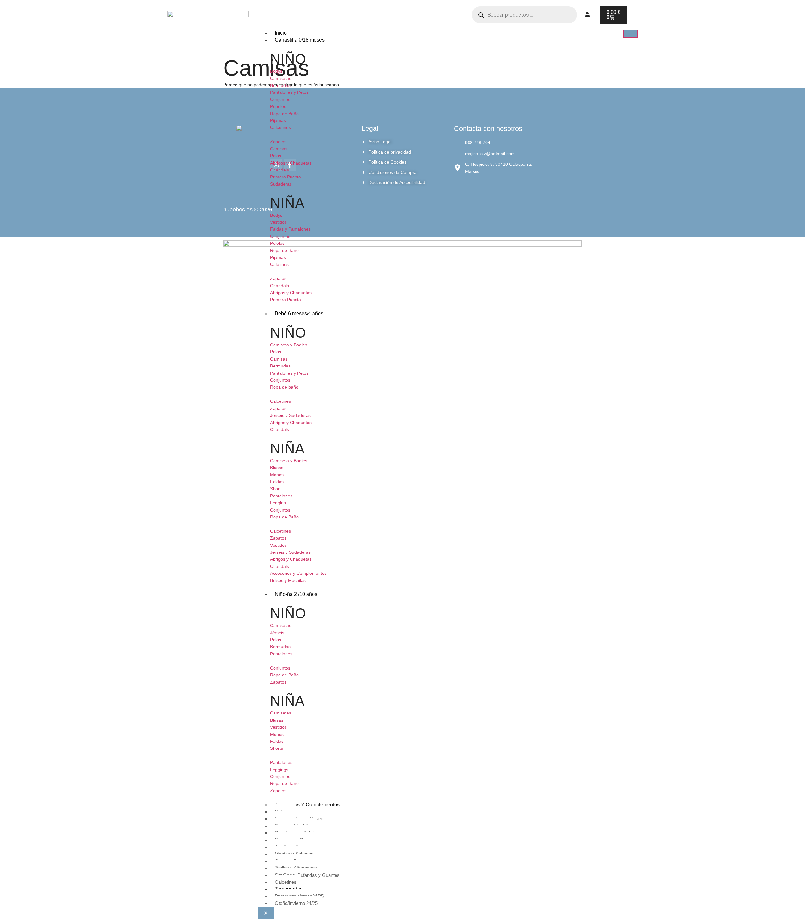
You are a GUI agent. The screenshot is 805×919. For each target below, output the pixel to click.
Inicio (281, 33)
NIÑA (287, 203)
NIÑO (288, 59)
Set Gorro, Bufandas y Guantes (307, 875)
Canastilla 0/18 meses (300, 39)
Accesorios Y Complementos (307, 804)
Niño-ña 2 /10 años (296, 594)
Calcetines (286, 882)
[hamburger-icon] (630, 34)
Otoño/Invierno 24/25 (296, 903)
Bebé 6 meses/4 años (299, 313)
